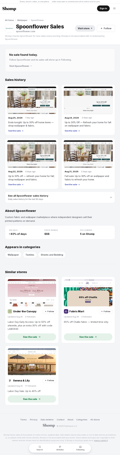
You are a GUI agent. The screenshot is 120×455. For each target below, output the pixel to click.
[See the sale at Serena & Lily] (32, 375)
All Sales (9, 20)
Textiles (29, 254)
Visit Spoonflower (19, 66)
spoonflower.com (25, 31)
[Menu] (114, 8)
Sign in (103, 8)
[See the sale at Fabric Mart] (88, 310)
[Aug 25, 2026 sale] (31, 109)
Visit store (84, 28)
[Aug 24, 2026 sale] (88, 109)
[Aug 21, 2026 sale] (88, 163)
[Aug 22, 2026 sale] (31, 163)
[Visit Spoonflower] (9, 28)
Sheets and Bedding (52, 254)
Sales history (15, 80)
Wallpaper (22, 20)
